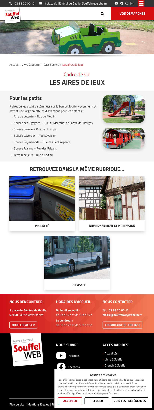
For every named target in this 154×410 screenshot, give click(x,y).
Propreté (42, 226)
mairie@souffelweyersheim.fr (122, 314)
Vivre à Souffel (31, 64)
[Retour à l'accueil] (13, 16)
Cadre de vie (51, 64)
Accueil (14, 64)
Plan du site (16, 404)
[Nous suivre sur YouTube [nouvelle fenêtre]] (116, 3)
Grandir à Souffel (115, 365)
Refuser (97, 401)
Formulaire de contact (122, 325)
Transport (77, 285)
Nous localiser (23, 325)
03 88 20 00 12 (25, 3)
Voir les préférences (130, 401)
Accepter (70, 401)
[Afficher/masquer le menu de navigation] (141, 3)
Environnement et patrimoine (112, 225)
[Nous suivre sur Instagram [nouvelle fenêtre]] (126, 3)
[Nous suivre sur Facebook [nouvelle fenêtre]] (121, 3)
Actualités (111, 353)
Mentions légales (38, 404)
